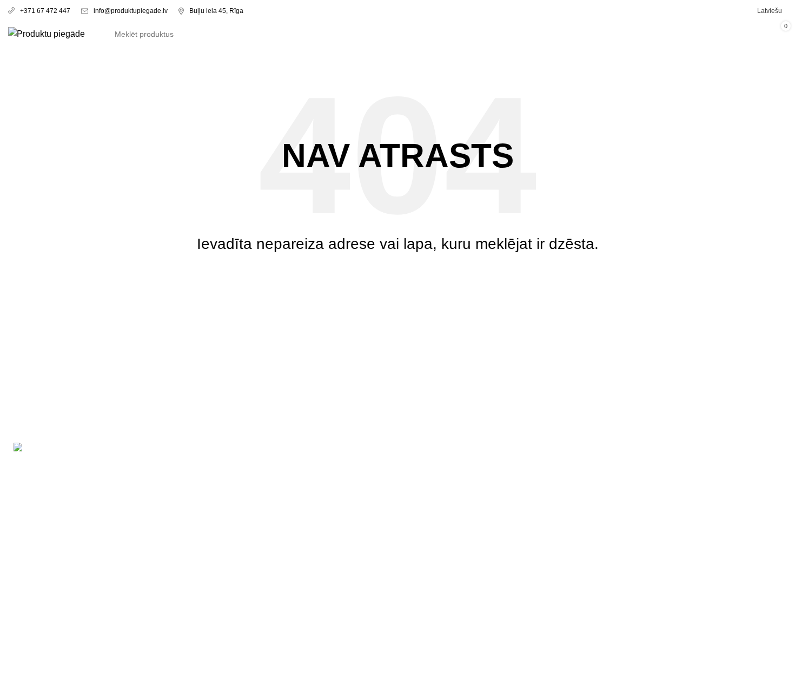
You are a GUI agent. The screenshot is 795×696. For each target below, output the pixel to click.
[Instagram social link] (52, 653)
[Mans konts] (707, 34)
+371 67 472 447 (45, 11)
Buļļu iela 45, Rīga (216, 11)
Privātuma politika (440, 505)
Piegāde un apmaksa (248, 505)
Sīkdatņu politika (437, 526)
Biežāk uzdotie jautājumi (254, 526)
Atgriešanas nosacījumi (450, 485)
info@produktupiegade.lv (131, 11)
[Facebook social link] (26, 653)
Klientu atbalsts (236, 485)
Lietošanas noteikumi (446, 465)
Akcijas (221, 465)
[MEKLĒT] (662, 34)
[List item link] (100, 576)
